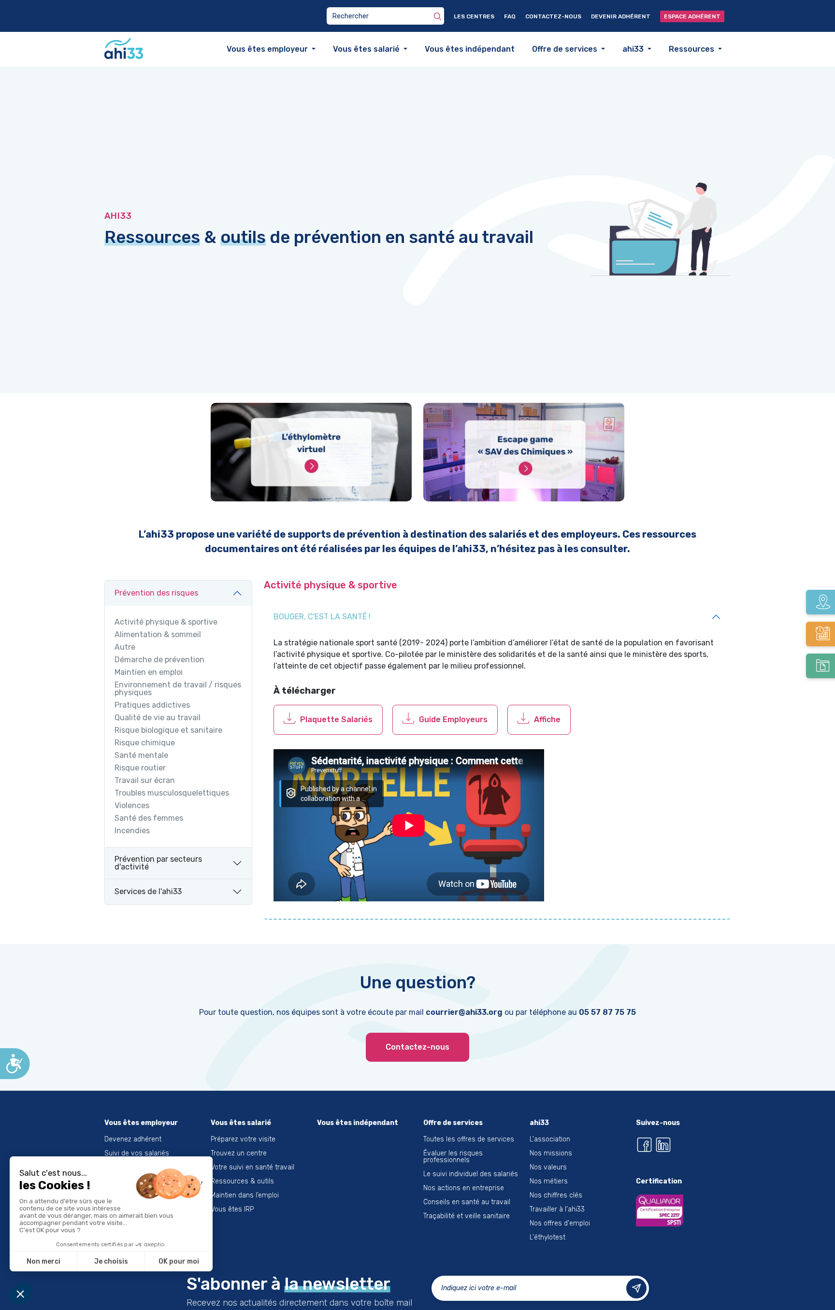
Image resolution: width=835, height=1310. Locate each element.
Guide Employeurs (453, 720)
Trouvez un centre (239, 1154)
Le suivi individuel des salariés (470, 1175)
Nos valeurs (548, 1168)
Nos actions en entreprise (463, 1189)
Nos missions (551, 1154)
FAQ (510, 16)
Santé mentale (141, 756)
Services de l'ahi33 (148, 892)
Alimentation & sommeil (158, 636)
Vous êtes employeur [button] (268, 49)
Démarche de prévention (159, 661)
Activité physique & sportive (166, 623)
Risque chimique (145, 744)
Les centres (474, 16)
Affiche (547, 720)
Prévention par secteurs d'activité (158, 863)
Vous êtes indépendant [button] (470, 49)
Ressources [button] (692, 49)
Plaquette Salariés (336, 720)
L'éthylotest (547, 1238)
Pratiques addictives (152, 706)
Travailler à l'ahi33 (557, 1210)
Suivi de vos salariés (136, 1154)
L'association (550, 1140)
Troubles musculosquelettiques (172, 794)
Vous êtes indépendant (357, 1124)
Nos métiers (549, 1182)
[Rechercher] (437, 16)
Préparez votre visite (243, 1140)
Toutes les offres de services (468, 1140)
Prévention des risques (156, 593)
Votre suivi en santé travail (252, 1168)
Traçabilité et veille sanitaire (466, 1217)
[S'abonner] (636, 1289)
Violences (132, 807)
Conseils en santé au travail (466, 1203)
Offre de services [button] (565, 49)
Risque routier (140, 769)
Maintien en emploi (149, 673)
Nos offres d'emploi (560, 1224)
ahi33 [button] (634, 49)
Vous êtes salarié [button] (367, 49)
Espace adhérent (692, 16)
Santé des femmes (149, 819)
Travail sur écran (145, 781)
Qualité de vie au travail (158, 719)
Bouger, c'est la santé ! (322, 617)
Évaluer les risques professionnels (453, 1157)
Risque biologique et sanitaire (168, 731)
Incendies (132, 832)
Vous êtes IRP (232, 1210)
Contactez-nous (553, 16)
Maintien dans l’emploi (245, 1196)
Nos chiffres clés (556, 1196)
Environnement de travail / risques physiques (178, 690)
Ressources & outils (242, 1182)
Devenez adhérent (132, 1140)
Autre (125, 648)
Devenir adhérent (620, 16)
